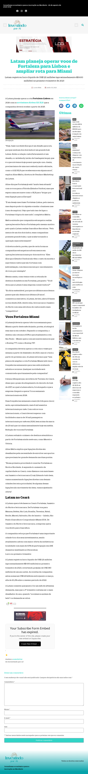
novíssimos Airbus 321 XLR (30, 102)
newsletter (18, 659)
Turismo (75, 211)
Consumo (75, 349)
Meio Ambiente (76, 178)
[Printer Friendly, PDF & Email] (11, 604)
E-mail (7, 718)
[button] (5, 25)
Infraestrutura (76, 300)
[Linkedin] (26, 11)
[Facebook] (17, 11)
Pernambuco (76, 323)
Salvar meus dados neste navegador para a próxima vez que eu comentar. (35, 735)
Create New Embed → (30, 644)
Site (5, 727)
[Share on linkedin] (74, 106)
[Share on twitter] (68, 106)
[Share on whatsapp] (81, 106)
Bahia (74, 119)
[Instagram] (22, 11)
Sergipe (75, 377)
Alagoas (75, 145)
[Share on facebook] (61, 106)
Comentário (9, 682)
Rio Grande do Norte (76, 244)
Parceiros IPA (76, 267)
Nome (7, 709)
